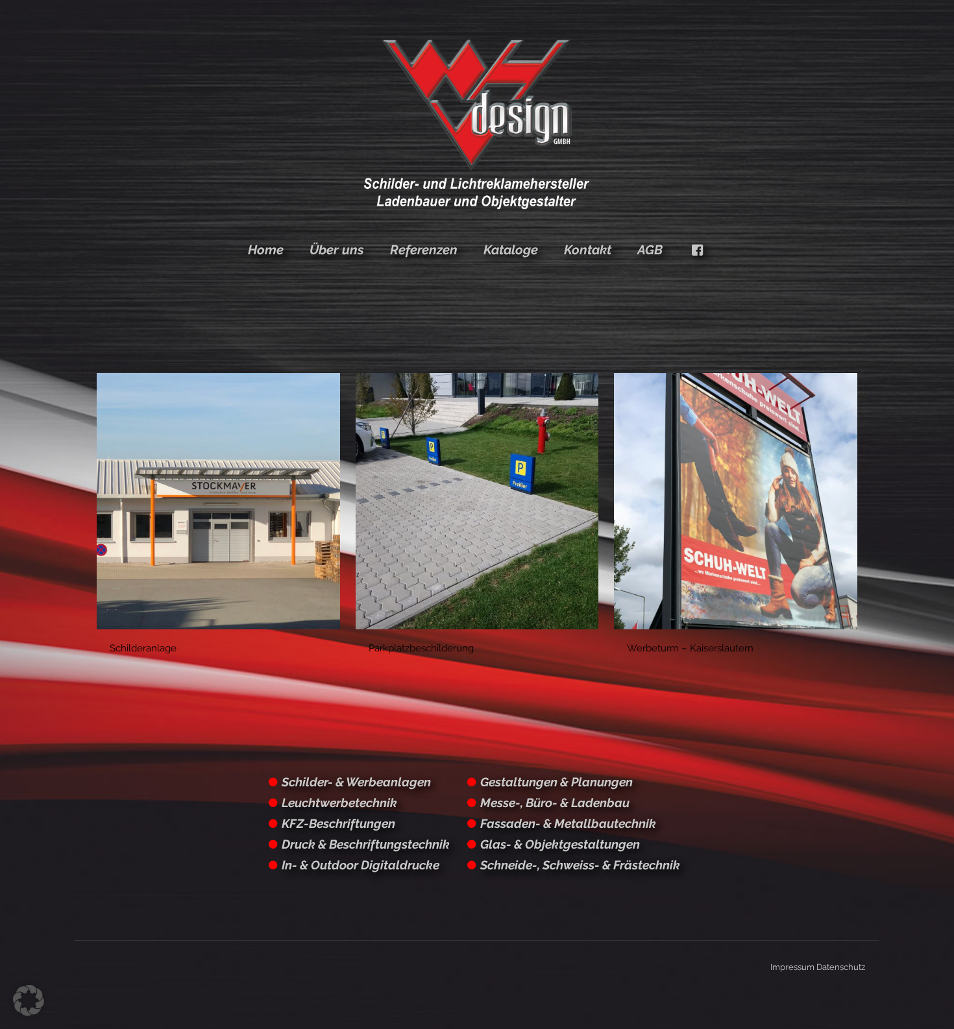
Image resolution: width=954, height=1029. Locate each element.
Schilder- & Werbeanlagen (356, 782)
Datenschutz (840, 967)
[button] (28, 1000)
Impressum (792, 967)
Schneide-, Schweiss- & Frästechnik (580, 865)
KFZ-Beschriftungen (338, 823)
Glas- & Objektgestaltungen (560, 844)
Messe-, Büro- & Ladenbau (555, 802)
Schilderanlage (143, 648)
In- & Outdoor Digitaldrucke (360, 865)
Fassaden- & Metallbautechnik (568, 823)
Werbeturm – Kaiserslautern (690, 648)
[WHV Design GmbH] (476, 123)
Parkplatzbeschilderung (421, 648)
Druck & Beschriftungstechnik (366, 844)
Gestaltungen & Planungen (556, 782)
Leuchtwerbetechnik (339, 802)
